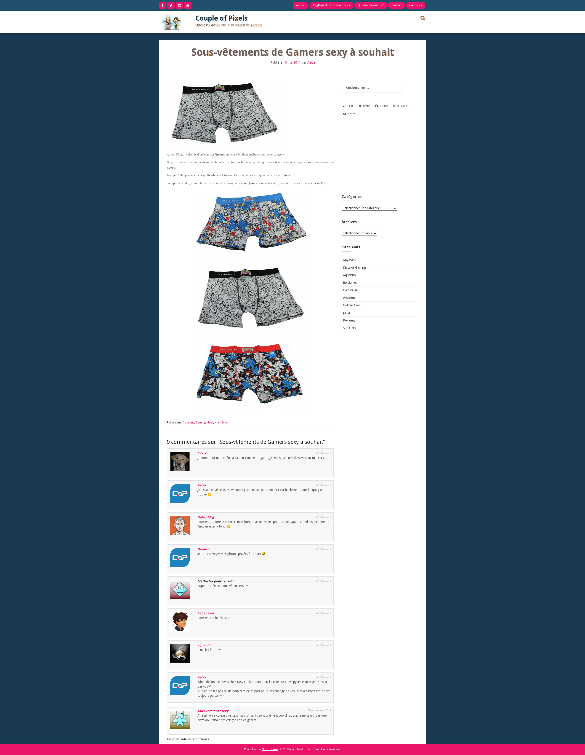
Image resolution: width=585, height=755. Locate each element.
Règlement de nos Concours (331, 5)
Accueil (300, 5)
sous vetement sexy (213, 711)
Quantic (203, 549)
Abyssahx (349, 260)
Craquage (188, 422)
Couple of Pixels (221, 18)
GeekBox (349, 298)
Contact (396, 5)
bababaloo (205, 613)
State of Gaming (354, 267)
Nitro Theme (270, 749)
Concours (415, 5)
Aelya (311, 62)
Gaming (201, 422)
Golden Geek (352, 305)
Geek (210, 422)
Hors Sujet (221, 422)
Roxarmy (349, 320)
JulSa (346, 313)
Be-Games (350, 282)
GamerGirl (350, 290)
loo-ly (201, 453)
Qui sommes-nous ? (371, 5)
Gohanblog (205, 517)
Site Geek (349, 328)
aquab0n (204, 645)
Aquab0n (349, 275)
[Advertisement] (379, 156)
